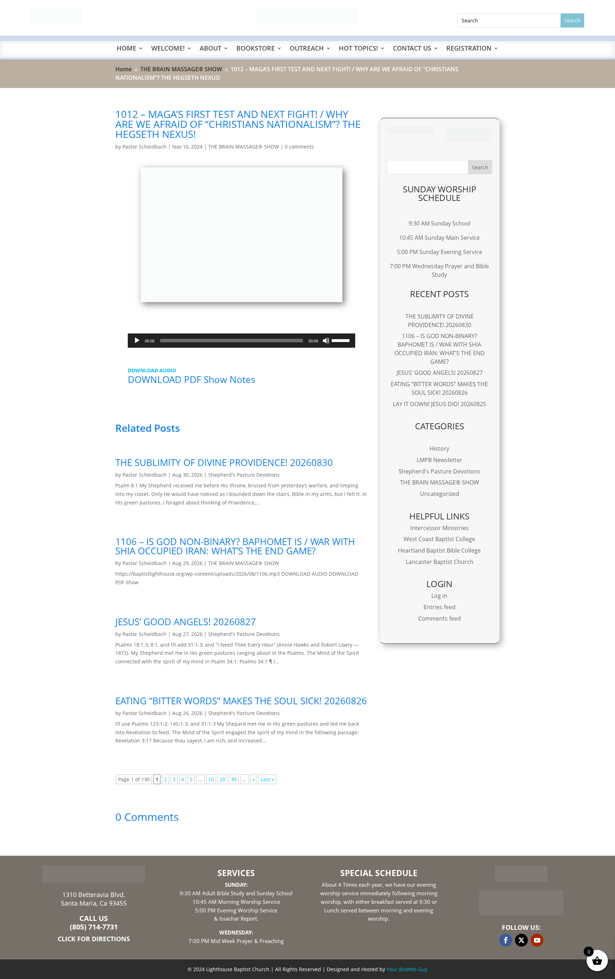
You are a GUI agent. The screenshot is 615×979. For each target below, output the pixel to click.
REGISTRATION (469, 49)
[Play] (137, 340)
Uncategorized (439, 494)
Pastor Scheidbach (144, 146)
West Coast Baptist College (439, 539)
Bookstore (255, 49)
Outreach (307, 49)
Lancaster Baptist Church (439, 562)
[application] (241, 340)
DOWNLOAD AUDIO (152, 370)
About (210, 49)
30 (234, 779)
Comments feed (439, 618)
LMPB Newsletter (439, 460)
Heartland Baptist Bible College (439, 550)
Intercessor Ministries (439, 528)
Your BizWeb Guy (407, 969)
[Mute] (326, 340)
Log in (439, 596)
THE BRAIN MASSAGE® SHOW (243, 146)
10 (211, 779)
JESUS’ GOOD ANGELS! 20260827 (185, 621)
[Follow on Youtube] (537, 940)
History (439, 448)
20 (222, 779)
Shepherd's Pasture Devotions (244, 474)
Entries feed (440, 607)
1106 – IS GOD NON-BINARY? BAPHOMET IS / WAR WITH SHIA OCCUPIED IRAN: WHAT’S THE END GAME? (235, 546)
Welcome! (168, 49)
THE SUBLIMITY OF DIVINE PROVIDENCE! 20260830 (224, 462)
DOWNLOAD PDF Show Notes (191, 379)
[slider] (342, 339)
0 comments (299, 146)
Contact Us (412, 49)
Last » (267, 779)
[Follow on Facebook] (505, 940)
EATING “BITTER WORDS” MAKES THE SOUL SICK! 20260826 (241, 700)
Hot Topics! (358, 49)
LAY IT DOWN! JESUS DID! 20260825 (439, 404)
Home (126, 49)
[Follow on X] (521, 940)
